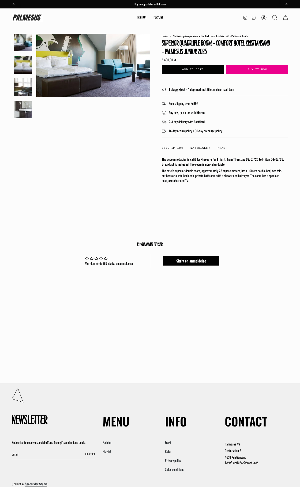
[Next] (286, 4)
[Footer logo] (17, 395)
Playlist (107, 451)
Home (165, 36)
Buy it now (257, 69)
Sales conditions (174, 469)
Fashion (107, 442)
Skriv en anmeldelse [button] (191, 261)
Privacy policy (173, 460)
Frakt (168, 442)
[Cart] (285, 18)
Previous (36, 65)
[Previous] (14, 4)
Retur (168, 451)
